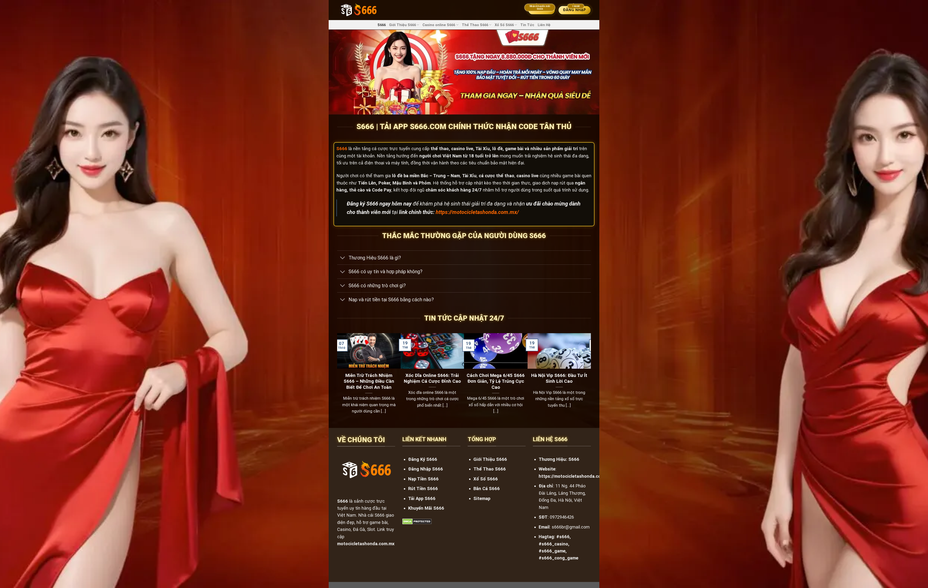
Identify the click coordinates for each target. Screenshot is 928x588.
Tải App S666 (421, 498)
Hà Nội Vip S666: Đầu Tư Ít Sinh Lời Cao (559, 378)
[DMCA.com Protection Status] (417, 521)
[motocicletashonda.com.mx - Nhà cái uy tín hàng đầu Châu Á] (358, 10)
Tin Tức (527, 25)
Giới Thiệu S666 (402, 25)
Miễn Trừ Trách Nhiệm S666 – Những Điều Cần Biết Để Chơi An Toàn (369, 381)
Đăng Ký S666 (422, 459)
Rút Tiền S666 (423, 488)
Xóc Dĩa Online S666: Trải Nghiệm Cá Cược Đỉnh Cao (432, 378)
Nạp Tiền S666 (423, 478)
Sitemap (481, 498)
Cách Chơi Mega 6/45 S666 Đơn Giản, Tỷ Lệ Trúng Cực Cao (496, 381)
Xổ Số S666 (504, 25)
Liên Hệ (544, 25)
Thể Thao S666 (475, 25)
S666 (381, 25)
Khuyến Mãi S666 (426, 508)
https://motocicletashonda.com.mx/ (477, 212)
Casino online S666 (438, 25)
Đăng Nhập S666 (425, 468)
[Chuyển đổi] (342, 258)
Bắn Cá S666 (486, 488)
